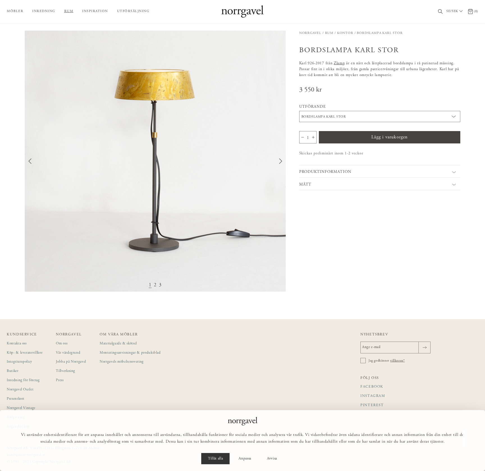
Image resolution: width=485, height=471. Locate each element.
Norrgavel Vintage (21, 408)
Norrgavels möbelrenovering (122, 362)
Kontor (345, 33)
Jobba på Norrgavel (71, 362)
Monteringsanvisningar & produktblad (130, 353)
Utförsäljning (133, 11)
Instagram (372, 396)
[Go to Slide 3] (160, 285)
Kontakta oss (17, 344)
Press (59, 380)
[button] (155, 161)
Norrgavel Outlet (20, 390)
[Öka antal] (313, 137)
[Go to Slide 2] (155, 285)
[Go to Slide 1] (150, 285)
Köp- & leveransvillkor (24, 353)
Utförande (312, 107)
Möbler (15, 11)
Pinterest (372, 405)
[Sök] (440, 11)
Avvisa (272, 459)
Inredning (43, 11)
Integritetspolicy (19, 362)
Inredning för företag (23, 380)
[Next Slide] (280, 161)
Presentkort (15, 399)
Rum (69, 11)
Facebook (371, 387)
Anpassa (245, 459)
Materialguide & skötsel (118, 344)
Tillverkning (65, 371)
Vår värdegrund (68, 353)
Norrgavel (310, 33)
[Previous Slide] (30, 161)
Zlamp (339, 63)
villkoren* (397, 360)
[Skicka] (424, 347)
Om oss (61, 344)
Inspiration (95, 11)
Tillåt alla (215, 459)
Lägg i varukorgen (389, 137)
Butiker (13, 371)
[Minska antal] (302, 137)
